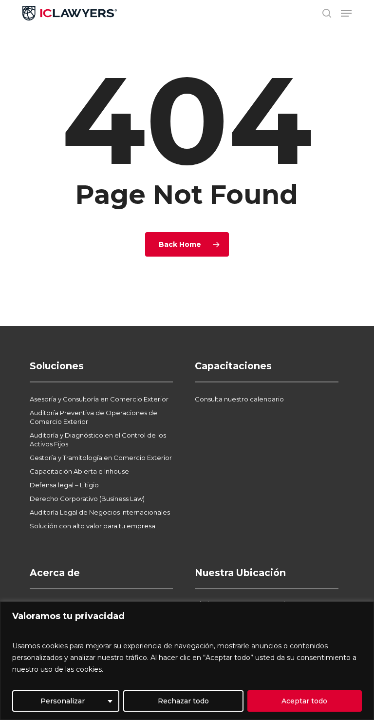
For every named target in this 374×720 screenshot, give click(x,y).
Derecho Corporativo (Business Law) (87, 498)
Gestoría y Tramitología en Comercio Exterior (101, 457)
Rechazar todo (183, 701)
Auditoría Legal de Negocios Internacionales (100, 512)
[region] (187, 660)
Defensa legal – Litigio (64, 485)
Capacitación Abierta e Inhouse (79, 471)
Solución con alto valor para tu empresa (92, 526)
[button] (346, 13)
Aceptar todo (304, 701)
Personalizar (62, 701)
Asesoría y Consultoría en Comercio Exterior (99, 399)
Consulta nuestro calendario (239, 399)
